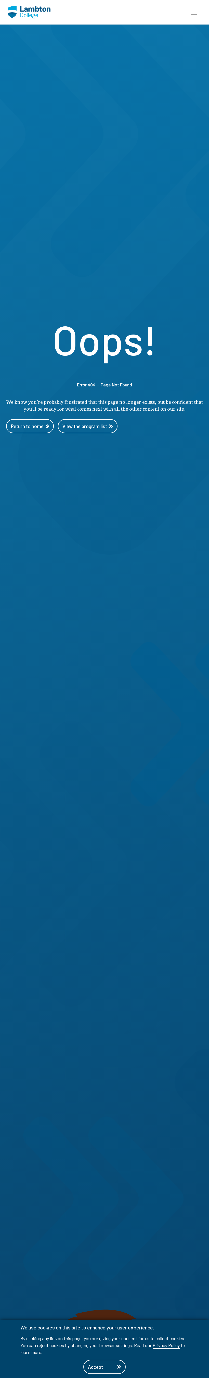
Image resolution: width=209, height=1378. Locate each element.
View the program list (84, 426)
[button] (194, 12)
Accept (95, 1367)
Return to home (27, 426)
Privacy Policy (166, 1345)
